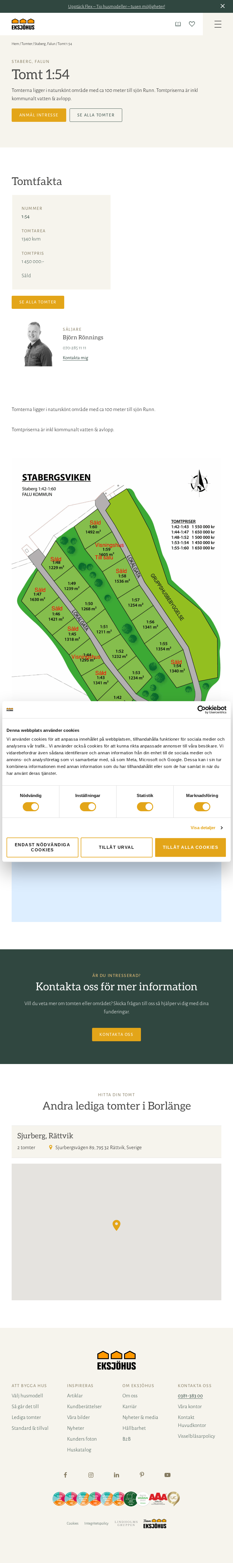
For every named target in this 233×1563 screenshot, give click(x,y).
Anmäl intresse (39, 115)
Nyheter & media (140, 1417)
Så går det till (25, 1406)
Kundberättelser (84, 1406)
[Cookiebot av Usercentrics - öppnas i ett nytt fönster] (201, 709)
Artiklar (75, 1395)
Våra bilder (78, 1417)
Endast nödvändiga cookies (42, 847)
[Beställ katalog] (179, 24)
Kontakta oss (116, 1034)
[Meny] (218, 24)
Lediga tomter (26, 1417)
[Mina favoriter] (193, 24)
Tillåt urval (116, 847)
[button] (223, 6)
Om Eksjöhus (138, 1385)
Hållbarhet (134, 1428)
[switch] (88, 806)
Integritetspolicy (96, 1523)
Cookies (72, 1523)
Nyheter (75, 1428)
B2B (126, 1439)
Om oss (130, 1395)
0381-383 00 (190, 1395)
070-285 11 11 (74, 347)
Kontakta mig (75, 357)
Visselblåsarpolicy (196, 1436)
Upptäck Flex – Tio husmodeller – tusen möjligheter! (116, 6)
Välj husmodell (27, 1395)
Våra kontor (190, 1406)
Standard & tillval (30, 1428)
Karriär (129, 1406)
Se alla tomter (96, 115)
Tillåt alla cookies (191, 847)
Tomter (26, 44)
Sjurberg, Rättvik (45, 1136)
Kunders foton (82, 1439)
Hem (15, 44)
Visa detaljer (203, 827)
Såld (26, 275)
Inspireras (80, 1385)
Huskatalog (79, 1450)
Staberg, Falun (44, 44)
